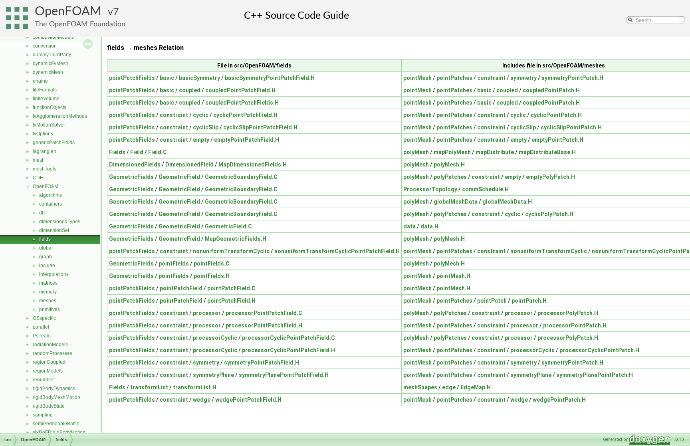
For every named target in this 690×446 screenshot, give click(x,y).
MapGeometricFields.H (235, 239)
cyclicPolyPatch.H (549, 214)
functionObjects (49, 107)
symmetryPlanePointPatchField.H (284, 375)
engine (40, 81)
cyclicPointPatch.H (556, 115)
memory (48, 292)
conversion (45, 46)
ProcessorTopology (430, 189)
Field (136, 152)
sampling (43, 415)
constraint (491, 78)
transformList (149, 387)
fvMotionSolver (49, 125)
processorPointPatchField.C (264, 313)
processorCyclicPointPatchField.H (288, 350)
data (409, 226)
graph (45, 257)
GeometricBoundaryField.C (241, 177)
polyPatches (450, 177)
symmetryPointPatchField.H (261, 362)
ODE (38, 177)
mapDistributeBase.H (547, 152)
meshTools (44, 169)
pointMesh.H (453, 276)
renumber (43, 380)
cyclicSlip (205, 127)
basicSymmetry (199, 78)
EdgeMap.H (475, 387)
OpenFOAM (68, 11)
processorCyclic (215, 338)
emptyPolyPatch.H (550, 177)
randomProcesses (52, 353)
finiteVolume (46, 98)
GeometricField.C (228, 226)
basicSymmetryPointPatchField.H (270, 78)
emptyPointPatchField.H (246, 140)
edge (449, 387)
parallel (41, 327)
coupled (189, 90)
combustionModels (53, 37)
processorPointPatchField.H (264, 325)
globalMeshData (456, 201)
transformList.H (194, 387)
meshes (47, 300)
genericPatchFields (54, 142)
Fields (117, 152)
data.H (429, 226)
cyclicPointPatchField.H (245, 115)
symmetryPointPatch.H (572, 78)
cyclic (200, 115)
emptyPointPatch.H (557, 140)
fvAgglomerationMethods (60, 116)
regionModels (48, 371)
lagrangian (44, 151)
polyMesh (416, 152)
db (42, 213)
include (47, 265)
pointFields (174, 263)
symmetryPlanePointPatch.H (594, 375)
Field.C (157, 152)
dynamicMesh (48, 72)
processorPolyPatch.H (567, 313)
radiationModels (50, 344)
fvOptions (43, 134)
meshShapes (420, 387)
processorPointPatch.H (575, 325)
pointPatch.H (529, 300)
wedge (201, 399)
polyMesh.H (449, 164)
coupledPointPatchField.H (240, 90)
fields (45, 239)
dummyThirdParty (52, 54)
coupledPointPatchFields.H (242, 102)
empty (201, 140)
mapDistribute (495, 152)
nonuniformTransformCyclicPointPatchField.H (337, 251)
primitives (49, 309)
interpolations (54, 274)
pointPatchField (181, 288)
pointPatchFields (132, 78)
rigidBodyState (49, 406)
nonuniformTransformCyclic (231, 251)
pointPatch (492, 300)
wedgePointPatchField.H (248, 399)
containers (50, 204)
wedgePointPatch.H (559, 399)
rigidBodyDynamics (54, 388)
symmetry (523, 78)
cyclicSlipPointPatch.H (571, 127)
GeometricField (179, 177)
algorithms (50, 195)
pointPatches (454, 78)
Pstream (42, 336)
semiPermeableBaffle (56, 423)
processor (207, 313)
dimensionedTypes (59, 221)
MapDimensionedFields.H (252, 164)
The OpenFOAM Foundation (80, 24)
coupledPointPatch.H (551, 90)
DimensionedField (189, 164)
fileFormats (45, 90)
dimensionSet (54, 230)
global (46, 248)
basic (167, 78)
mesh (39, 160)
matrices (48, 283)
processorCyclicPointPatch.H (599, 350)
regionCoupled (49, 362)
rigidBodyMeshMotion (56, 397)
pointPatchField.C (231, 288)
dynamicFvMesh (50, 63)
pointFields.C (212, 263)
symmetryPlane (213, 375)
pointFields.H (212, 276)
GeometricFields (131, 177)
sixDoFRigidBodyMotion (59, 432)
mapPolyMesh (452, 152)
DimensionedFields (135, 164)
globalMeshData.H (507, 201)
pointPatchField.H (231, 300)
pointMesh (417, 78)
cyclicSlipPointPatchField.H (260, 127)
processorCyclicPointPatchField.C (288, 338)
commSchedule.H (485, 189)
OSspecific (44, 318)
